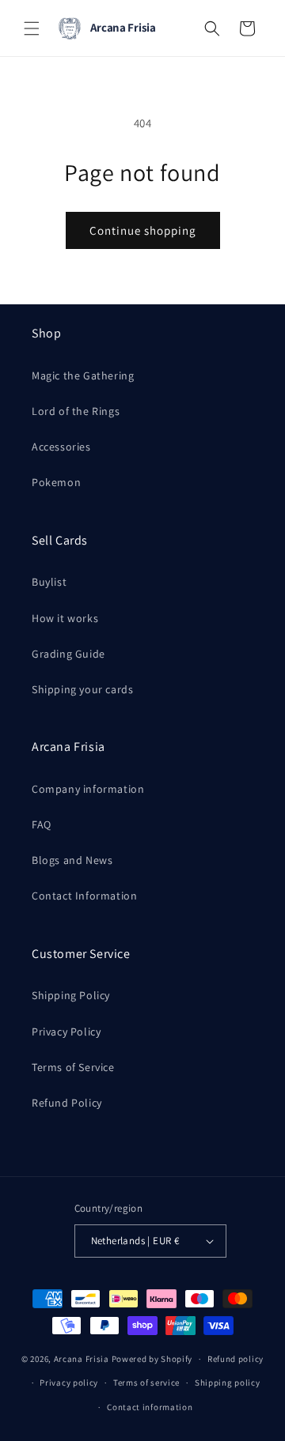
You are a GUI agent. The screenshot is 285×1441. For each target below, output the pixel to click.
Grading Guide (68, 654)
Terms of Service (73, 1067)
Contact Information (84, 895)
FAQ (41, 824)
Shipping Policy (71, 995)
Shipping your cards (82, 689)
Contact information (149, 1407)
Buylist (49, 582)
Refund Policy (67, 1103)
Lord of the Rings (76, 411)
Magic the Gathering (83, 375)
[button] (31, 28)
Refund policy (235, 1358)
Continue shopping (142, 230)
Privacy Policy (66, 1031)
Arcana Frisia (83, 1358)
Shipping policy (227, 1382)
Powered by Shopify (152, 1358)
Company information (88, 789)
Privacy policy (69, 1382)
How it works (65, 618)
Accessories (61, 446)
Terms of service (146, 1382)
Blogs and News (72, 860)
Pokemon (56, 482)
